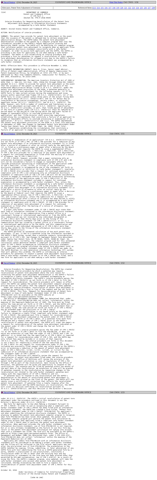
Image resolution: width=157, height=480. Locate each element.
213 (94, 8)
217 (109, 8)
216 (106, 8)
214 (98, 8)
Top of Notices (9, 2)
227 (149, 8)
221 (125, 8)
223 (133, 8)
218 (113, 8)
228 (153, 8)
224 (137, 8)
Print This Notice (116, 2)
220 (121, 8)
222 (129, 8)
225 (141, 8)
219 (117, 8)
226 (145, 8)
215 (102, 8)
